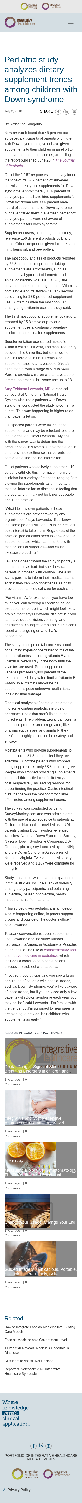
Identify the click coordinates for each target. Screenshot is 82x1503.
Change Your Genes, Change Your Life (40, 1222)
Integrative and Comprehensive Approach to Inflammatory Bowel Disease (34, 1123)
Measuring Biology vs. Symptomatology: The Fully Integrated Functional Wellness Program (41, 1175)
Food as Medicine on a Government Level (36, 1340)
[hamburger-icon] (70, 22)
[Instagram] (48, 1446)
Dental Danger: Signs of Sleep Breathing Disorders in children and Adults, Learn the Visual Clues (37, 1071)
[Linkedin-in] (41, 1446)
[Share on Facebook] (58, 112)
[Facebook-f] (33, 1446)
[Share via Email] (74, 112)
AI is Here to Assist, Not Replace (29, 1361)
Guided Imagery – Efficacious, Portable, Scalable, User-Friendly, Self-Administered (41, 1274)
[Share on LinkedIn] (66, 112)
